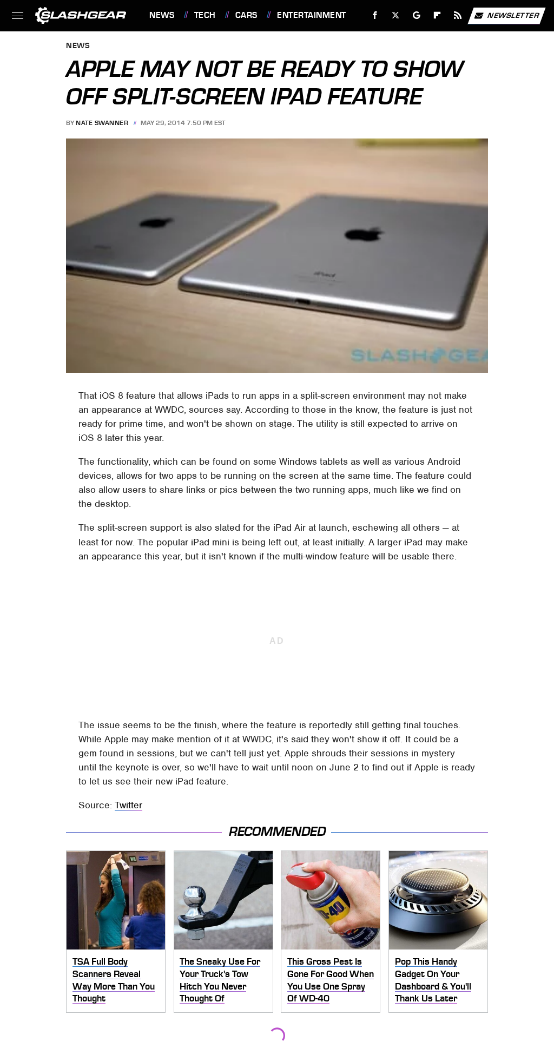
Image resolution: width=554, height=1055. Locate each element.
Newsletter (513, 15)
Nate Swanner (102, 123)
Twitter (128, 805)
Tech (205, 15)
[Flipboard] (437, 15)
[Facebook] (375, 15)
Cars (246, 15)
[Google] (416, 15)
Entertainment (311, 15)
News (161, 15)
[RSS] (458, 15)
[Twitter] (396, 15)
